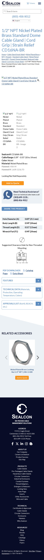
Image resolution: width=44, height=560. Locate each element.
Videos (22, 540)
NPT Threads (6, 57)
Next (38, 357)
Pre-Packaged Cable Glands (22, 471)
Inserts (22, 494)
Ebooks (22, 532)
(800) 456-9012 (21, 16)
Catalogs (22, 538)
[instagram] (26, 444)
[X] (17, 444)
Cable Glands (22, 469)
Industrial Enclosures (22, 479)
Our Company (22, 452)
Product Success (22, 457)
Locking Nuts (22, 489)
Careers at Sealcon (22, 454)
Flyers (22, 543)
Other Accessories (22, 497)
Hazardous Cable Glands (22, 474)
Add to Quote (12, 183)
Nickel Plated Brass (33, 54)
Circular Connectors (22, 476)
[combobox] (22, 11)
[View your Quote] (28, 3)
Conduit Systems (22, 481)
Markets (22, 518)
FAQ (22, 535)
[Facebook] (12, 444)
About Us (22, 449)
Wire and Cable (22, 499)
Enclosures (22, 516)
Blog (22, 530)
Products (22, 466)
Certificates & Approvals (22, 508)
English (17, 20)
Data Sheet (18, 273)
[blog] (31, 444)
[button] (38, 80)
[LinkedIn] (21, 444)
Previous (6, 357)
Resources (22, 527)
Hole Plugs (22, 491)
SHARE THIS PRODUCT (14, 209)
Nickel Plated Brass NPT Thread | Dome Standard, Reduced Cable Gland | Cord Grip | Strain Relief (20, 59)
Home (4, 54)
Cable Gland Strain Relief (16, 54)
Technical (22, 506)
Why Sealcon (22, 521)
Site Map (22, 459)
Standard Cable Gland (20, 57)
